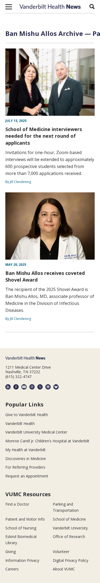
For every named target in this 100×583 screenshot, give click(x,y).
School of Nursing (20, 527)
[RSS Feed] (8, 387)
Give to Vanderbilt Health (26, 414)
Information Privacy (22, 560)
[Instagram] (32, 387)
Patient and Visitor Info (25, 519)
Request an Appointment (26, 476)
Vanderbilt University (70, 527)
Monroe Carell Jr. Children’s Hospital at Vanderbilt (47, 440)
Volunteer (61, 551)
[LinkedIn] (48, 387)
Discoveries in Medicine (25, 458)
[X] (40, 387)
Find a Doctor (17, 504)
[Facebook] (16, 387)
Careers (12, 568)
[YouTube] (24, 387)
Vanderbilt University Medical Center (36, 432)
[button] (8, 6)
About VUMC (64, 568)
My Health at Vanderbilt (25, 449)
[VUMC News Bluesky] (56, 387)
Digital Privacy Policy (70, 560)
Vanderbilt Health (20, 423)
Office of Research (69, 536)
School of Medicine (69, 519)
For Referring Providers (25, 467)
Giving (10, 551)
